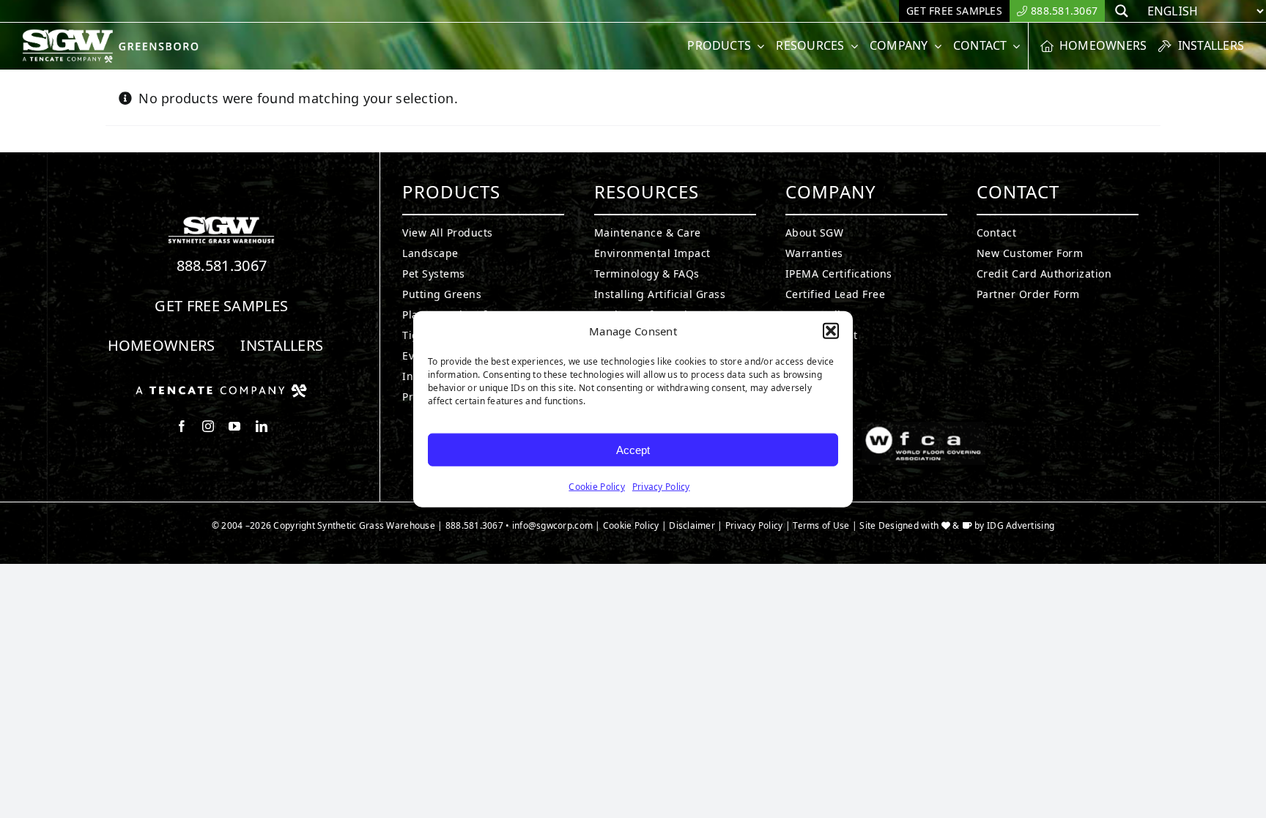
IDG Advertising (1020, 525)
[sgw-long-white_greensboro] (114, 35)
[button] (830, 331)
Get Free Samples (221, 306)
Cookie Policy (597, 486)
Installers (281, 345)
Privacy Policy (661, 486)
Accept (633, 449)
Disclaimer (692, 525)
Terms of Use (821, 525)
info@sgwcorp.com (552, 525)
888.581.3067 (222, 265)
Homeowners (161, 345)
